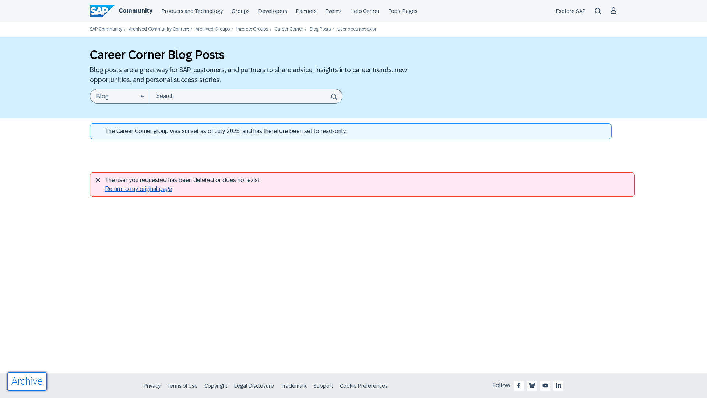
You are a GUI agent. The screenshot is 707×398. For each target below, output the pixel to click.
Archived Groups (213, 29)
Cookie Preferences (364, 386)
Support (323, 386)
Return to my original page (138, 189)
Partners (306, 11)
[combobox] (245, 96)
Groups (241, 11)
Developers (272, 11)
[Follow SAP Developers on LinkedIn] (559, 385)
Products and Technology (192, 11)
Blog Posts (320, 29)
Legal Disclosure (254, 386)
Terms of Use (182, 386)
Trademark (294, 386)
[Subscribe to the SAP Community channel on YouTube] (545, 385)
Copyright (216, 386)
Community (135, 10)
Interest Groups (252, 29)
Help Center (365, 11)
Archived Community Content (159, 29)
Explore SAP (571, 11)
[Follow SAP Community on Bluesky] (532, 385)
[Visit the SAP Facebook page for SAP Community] (519, 385)
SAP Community (106, 29)
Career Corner (289, 29)
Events (334, 11)
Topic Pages (403, 11)
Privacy (152, 386)
